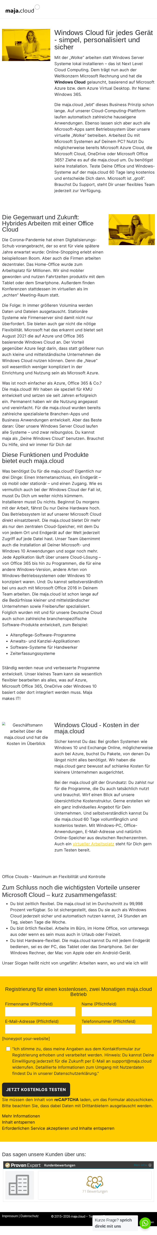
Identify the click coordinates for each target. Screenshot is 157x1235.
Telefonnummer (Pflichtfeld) (109, 1021)
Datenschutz (29, 1216)
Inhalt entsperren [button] (18, 1122)
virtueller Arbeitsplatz (93, 843)
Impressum (10, 1216)
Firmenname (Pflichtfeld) (29, 1004)
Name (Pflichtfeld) (99, 1004)
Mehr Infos (140, 1165)
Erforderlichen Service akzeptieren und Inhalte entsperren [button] (58, 1128)
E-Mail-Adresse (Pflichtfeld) (32, 1021)
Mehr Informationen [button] (21, 1116)
